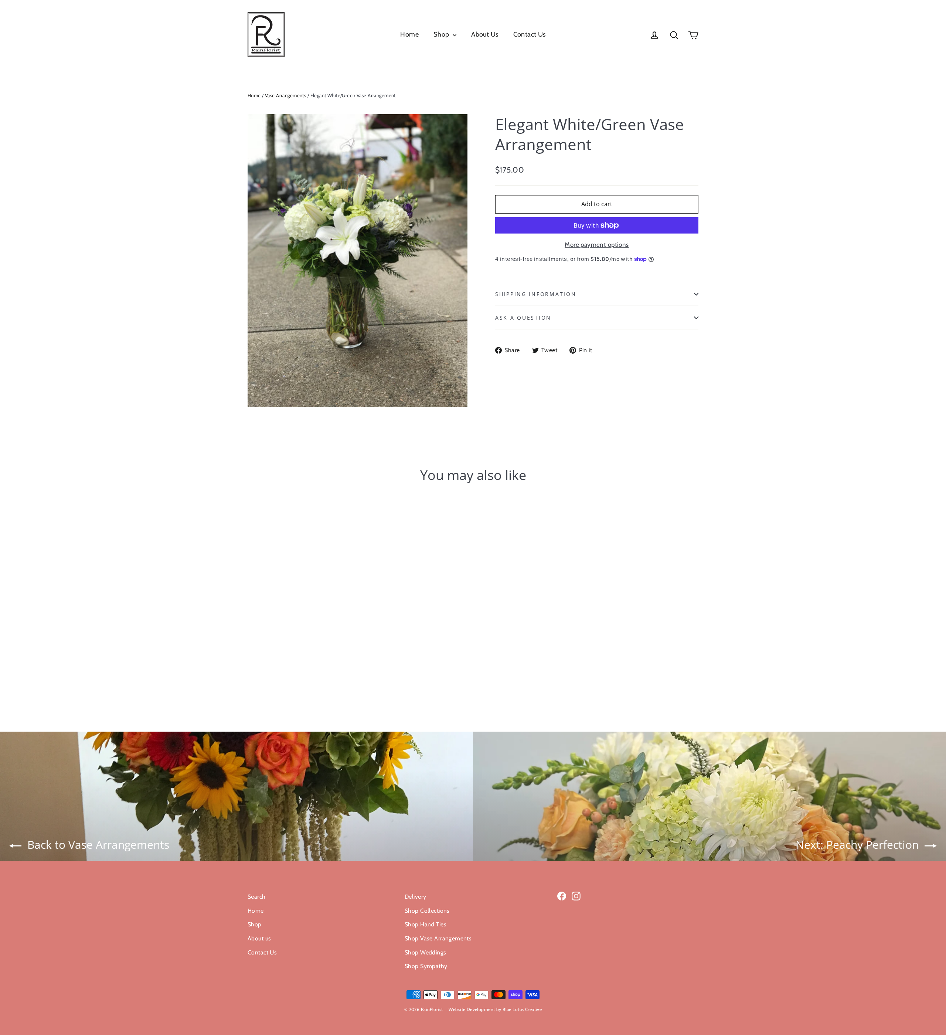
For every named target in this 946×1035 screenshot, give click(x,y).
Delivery (415, 896)
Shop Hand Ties (425, 924)
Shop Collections (427, 910)
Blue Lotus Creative (522, 1009)
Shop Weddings (425, 952)
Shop (442, 34)
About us (259, 938)
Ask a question (523, 317)
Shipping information (535, 293)
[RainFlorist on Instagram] (576, 895)
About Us (484, 34)
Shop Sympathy (426, 966)
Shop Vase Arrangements (438, 938)
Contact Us (529, 34)
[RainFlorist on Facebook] (561, 895)
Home (409, 34)
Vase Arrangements (285, 95)
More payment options (597, 244)
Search (257, 896)
